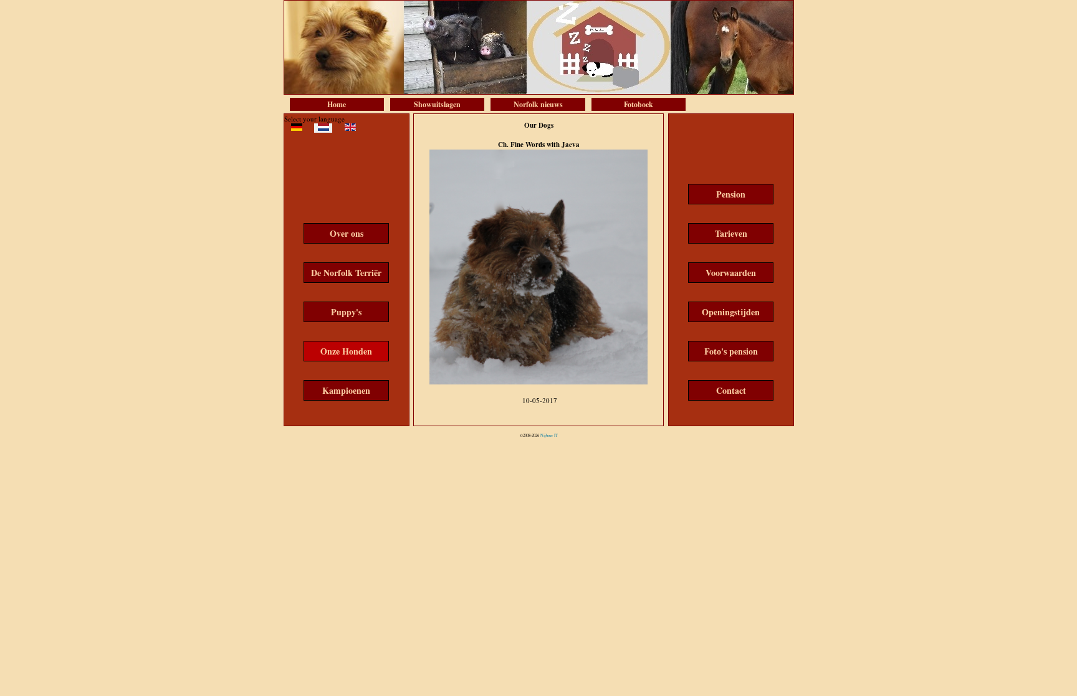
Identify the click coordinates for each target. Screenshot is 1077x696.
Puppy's (346, 311)
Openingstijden (731, 311)
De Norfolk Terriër (346, 272)
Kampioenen (346, 390)
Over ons (346, 233)
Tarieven (731, 233)
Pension (730, 194)
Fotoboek (638, 104)
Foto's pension (731, 351)
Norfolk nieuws (538, 104)
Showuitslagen (437, 104)
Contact (731, 390)
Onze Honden (346, 351)
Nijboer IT (549, 435)
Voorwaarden (731, 272)
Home (336, 104)
